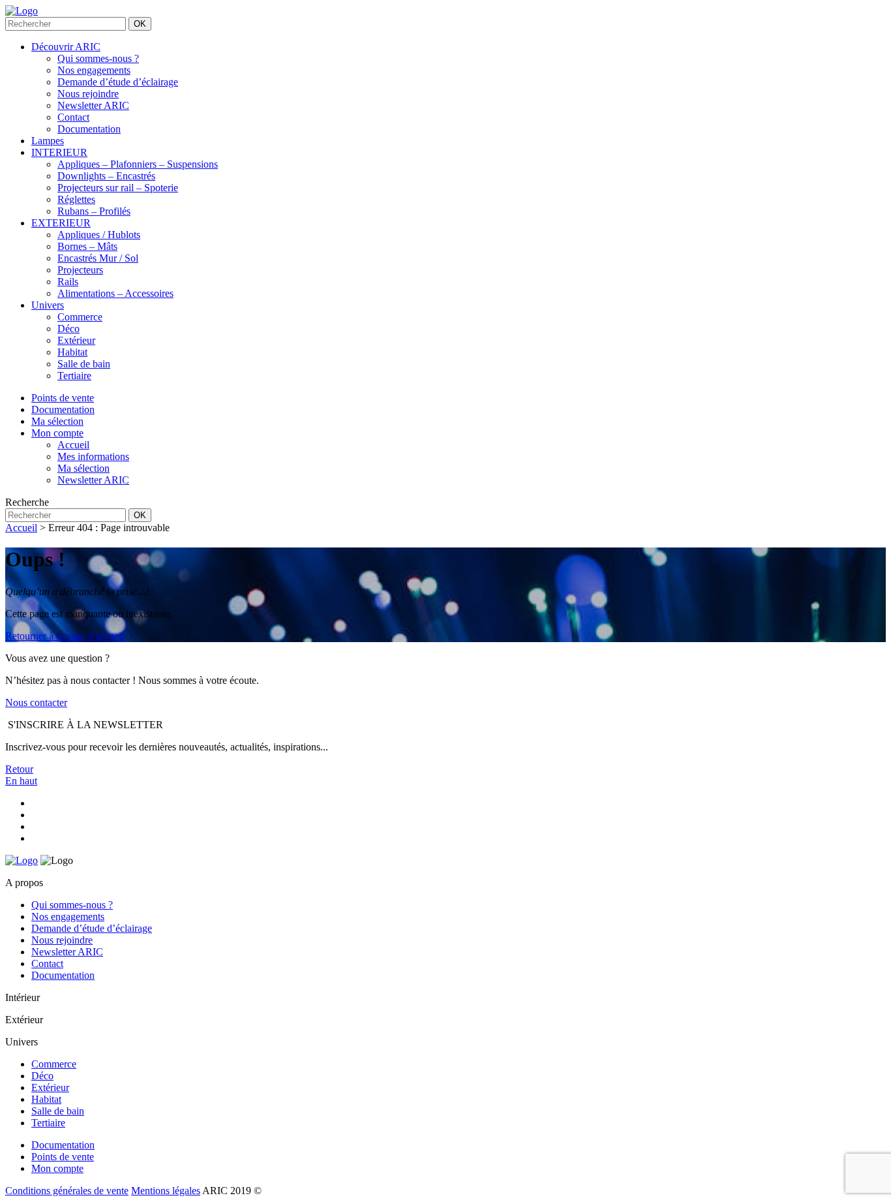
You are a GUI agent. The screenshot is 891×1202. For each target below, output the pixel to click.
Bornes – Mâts (87, 246)
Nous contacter (36, 702)
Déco (68, 328)
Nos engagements (93, 70)
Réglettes (76, 199)
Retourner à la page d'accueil (64, 635)
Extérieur (76, 340)
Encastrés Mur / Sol (97, 258)
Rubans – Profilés (93, 211)
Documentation (89, 128)
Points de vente (62, 1156)
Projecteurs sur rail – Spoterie (117, 187)
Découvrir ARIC (65, 46)
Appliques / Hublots (98, 234)
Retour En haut (21, 774)
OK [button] (140, 24)
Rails (67, 281)
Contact (73, 117)
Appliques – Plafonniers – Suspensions (137, 164)
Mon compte (57, 1168)
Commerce (79, 316)
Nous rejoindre (88, 93)
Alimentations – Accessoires (115, 293)
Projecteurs (80, 269)
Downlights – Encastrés (106, 175)
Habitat (72, 352)
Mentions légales (165, 1190)
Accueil (21, 527)
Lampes (47, 140)
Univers (47, 305)
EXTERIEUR (61, 222)
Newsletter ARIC (93, 105)
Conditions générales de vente (66, 1190)
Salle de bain (83, 363)
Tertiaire (74, 375)
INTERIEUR (59, 152)
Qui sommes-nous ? (98, 58)
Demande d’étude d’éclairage (117, 81)
